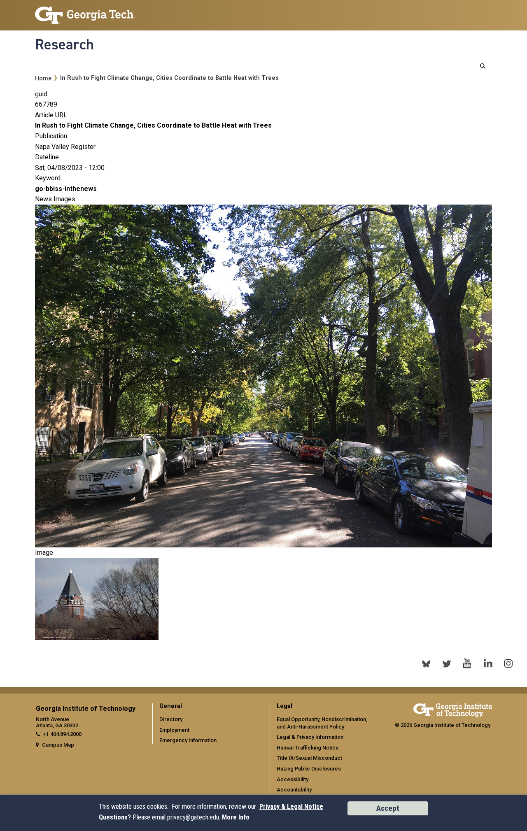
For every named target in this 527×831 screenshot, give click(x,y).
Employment (174, 730)
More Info (236, 817)
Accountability (294, 790)
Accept (387, 808)
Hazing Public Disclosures (309, 769)
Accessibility (292, 779)
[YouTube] (467, 663)
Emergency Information (188, 740)
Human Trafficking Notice (308, 748)
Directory (170, 719)
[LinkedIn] (488, 663)
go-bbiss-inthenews (66, 189)
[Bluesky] (426, 663)
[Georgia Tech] (452, 709)
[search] (482, 66)
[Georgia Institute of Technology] (85, 12)
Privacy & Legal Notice (291, 806)
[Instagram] (508, 663)
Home (43, 78)
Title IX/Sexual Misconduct (309, 758)
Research (64, 44)
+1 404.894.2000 (62, 734)
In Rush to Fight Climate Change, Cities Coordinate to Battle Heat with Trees (153, 125)
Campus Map (58, 745)
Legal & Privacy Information (310, 737)
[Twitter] (446, 663)
